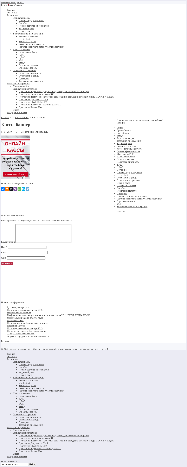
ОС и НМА (122, 175)
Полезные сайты (15, 320)
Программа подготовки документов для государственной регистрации (54, 435)
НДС (119, 164)
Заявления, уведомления (129, 141)
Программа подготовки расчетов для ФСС (40, 448)
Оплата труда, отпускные (129, 172)
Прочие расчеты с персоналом (132, 196)
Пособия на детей (16, 325)
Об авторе (12, 356)
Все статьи (12, 359)
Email (4, 252)
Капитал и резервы (126, 146)
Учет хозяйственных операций (132, 206)
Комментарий (8, 242)
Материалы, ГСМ (125, 154)
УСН (119, 204)
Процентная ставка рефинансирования (26, 331)
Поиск (20, 2)
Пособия (121, 188)
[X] (11, 189)
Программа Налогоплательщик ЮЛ (36, 438)
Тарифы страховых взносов (20, 333)
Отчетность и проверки (128, 180)
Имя (4, 247)
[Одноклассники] (7, 189)
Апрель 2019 (42, 132)
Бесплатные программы (19, 312)
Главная (11, 354)
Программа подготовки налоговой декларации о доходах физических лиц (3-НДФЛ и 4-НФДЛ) (66, 440)
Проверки (122, 193)
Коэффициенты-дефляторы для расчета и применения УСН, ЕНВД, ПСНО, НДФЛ (48, 315)
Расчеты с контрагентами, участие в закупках (139, 198)
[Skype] (23, 189)
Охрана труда (123, 183)
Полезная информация (18, 427)
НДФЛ (120, 167)
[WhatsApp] (19, 189)
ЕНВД (120, 135)
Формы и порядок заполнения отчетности (28, 336)
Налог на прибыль (126, 156)
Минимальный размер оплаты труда (25, 318)
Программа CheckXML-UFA (33, 446)
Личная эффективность (128, 151)
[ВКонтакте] (3, 189)
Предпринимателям (126, 191)
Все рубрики (123, 133)
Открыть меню (8, 2)
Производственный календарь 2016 (25, 310)
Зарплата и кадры (125, 138)
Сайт (3, 258)
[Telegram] (27, 189)
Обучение (122, 170)
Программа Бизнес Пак (30, 451)
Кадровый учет (124, 143)
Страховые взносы (126, 201)
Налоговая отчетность (128, 162)
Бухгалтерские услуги (18, 307)
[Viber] (15, 189)
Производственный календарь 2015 (25, 328)
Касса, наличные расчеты (129, 148)
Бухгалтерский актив (11, 5)
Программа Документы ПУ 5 (33, 443)
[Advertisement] (54, 197)
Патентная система (126, 185)
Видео (120, 127)
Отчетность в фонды (127, 177)
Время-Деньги (124, 130)
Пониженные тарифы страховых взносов (27, 323)
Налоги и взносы (125, 159)
